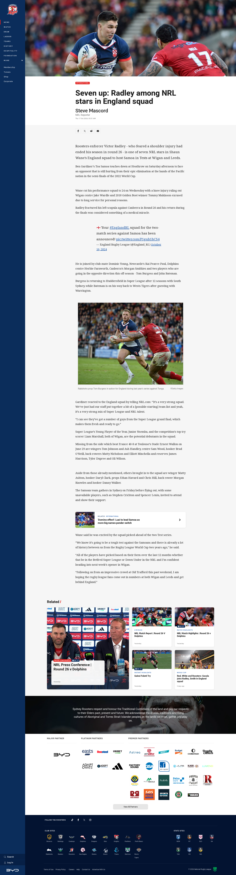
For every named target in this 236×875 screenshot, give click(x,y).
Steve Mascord (91, 110)
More (7, 60)
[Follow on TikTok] (72, 819)
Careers (71, 869)
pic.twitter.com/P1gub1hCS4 (138, 239)
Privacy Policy (61, 869)
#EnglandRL (119, 227)
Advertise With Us (98, 869)
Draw (7, 32)
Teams (7, 41)
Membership (9, 67)
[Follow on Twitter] (84, 819)
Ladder (8, 36)
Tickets (7, 72)
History (8, 46)
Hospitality (10, 51)
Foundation (10, 56)
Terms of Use (48, 869)
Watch (7, 27)
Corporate (8, 81)
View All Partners (131, 806)
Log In (10, 862)
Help (78, 869)
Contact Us (86, 869)
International (82, 83)
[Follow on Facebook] (78, 819)
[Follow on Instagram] (90, 819)
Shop (6, 76)
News (7, 22)
